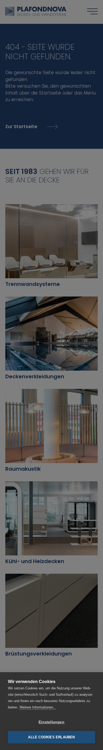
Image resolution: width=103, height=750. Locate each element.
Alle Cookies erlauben (51, 737)
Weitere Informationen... (38, 707)
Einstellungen (51, 722)
